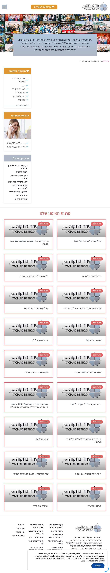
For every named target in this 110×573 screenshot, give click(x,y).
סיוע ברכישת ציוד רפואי (18, 182)
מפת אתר (20, 532)
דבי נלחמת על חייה (92, 276)
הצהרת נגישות (18, 535)
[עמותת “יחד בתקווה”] (94, 7)
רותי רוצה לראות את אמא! (88, 473)
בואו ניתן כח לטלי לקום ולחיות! (86, 404)
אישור (97, 565)
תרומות (21, 524)
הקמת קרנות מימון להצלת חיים (20, 186)
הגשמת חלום (22, 195)
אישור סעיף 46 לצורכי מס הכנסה (36, 548)
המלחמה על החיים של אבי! (88, 241)
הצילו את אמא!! (94, 340)
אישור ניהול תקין (36, 537)
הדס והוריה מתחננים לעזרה (88, 372)
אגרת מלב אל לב (40, 340)
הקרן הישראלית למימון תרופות (18, 167)
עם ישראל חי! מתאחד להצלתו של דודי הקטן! (29, 242)
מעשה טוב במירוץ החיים (36, 372)
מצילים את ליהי (41, 505)
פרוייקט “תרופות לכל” (18, 191)
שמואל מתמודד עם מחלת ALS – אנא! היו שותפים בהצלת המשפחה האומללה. (29, 405)
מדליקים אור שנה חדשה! (36, 308)
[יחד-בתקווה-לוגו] (81, 228)
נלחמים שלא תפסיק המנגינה (34, 276)
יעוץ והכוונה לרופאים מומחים (19, 176)
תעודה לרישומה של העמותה (36, 526)
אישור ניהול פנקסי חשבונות (35, 532)
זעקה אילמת (42, 439)
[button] (4, 7)
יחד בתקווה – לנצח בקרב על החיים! (31, 473)
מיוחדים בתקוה (21, 199)
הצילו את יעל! (95, 505)
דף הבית (105, 61)
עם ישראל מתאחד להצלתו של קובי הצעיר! (84, 440)
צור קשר (20, 528)
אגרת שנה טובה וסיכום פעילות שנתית (82, 308)
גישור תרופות (22, 172)
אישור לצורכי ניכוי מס (35, 542)
